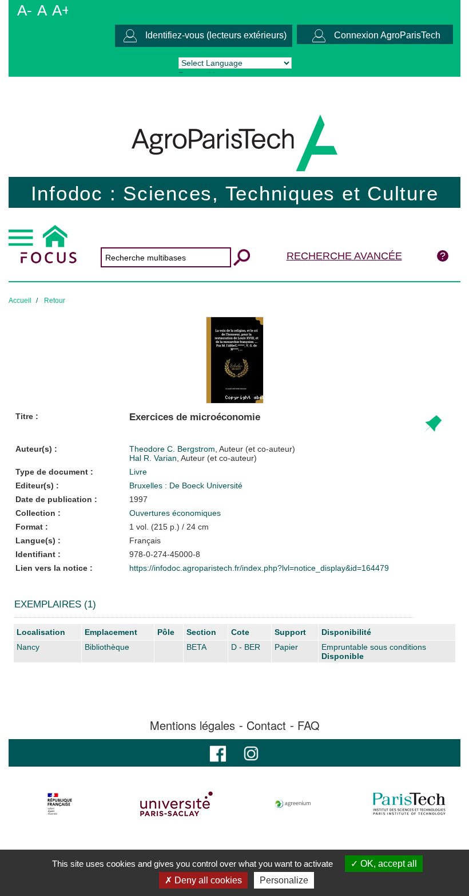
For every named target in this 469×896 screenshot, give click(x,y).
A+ (61, 10)
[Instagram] (251, 752)
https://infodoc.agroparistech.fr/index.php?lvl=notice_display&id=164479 (259, 568)
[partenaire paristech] (409, 804)
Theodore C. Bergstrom (212, 448)
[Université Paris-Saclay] (176, 804)
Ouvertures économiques (175, 513)
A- (24, 10)
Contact (266, 725)
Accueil (20, 301)
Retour (54, 301)
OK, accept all (387, 864)
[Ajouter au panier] (432, 425)
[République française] (60, 804)
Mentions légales (192, 725)
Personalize (284, 880)
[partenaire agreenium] (293, 804)
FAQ (308, 725)
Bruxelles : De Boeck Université (186, 485)
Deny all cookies (207, 880)
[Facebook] (217, 752)
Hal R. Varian (193, 458)
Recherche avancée (344, 256)
